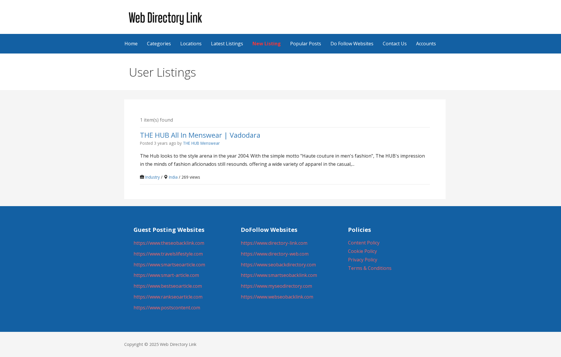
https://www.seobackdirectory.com (278, 264)
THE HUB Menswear (201, 143)
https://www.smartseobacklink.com (279, 275)
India (173, 177)
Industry (152, 177)
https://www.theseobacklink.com (169, 243)
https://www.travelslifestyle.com (168, 254)
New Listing (266, 43)
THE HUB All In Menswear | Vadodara (200, 134)
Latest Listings (227, 43)
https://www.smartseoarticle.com (169, 264)
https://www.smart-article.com (166, 275)
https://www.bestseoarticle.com (168, 286)
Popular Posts (305, 43)
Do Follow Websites (351, 43)
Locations (191, 43)
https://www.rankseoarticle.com (168, 297)
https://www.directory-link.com (274, 243)
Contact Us (395, 43)
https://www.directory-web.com (275, 254)
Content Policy (364, 242)
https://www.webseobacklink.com (277, 297)
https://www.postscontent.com (167, 307)
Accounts (426, 43)
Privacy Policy (362, 259)
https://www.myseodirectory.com (276, 286)
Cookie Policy (362, 251)
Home (131, 43)
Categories (159, 43)
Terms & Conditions (370, 268)
